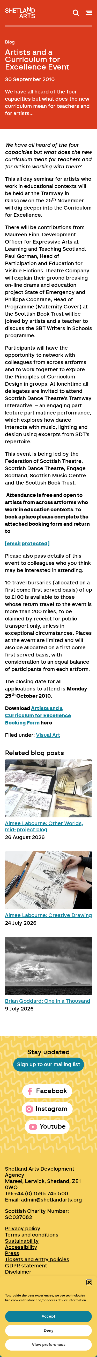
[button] (89, 1282)
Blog (10, 42)
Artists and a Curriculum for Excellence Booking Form (38, 715)
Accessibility (21, 1247)
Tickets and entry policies (37, 1259)
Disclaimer (18, 1272)
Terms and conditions (31, 1235)
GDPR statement (26, 1265)
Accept (48, 1316)
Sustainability (22, 1241)
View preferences (48, 1345)
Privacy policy (22, 1228)
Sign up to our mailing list (48, 1064)
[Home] (20, 11)
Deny (49, 1331)
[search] (76, 13)
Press (12, 1253)
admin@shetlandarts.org (51, 1200)
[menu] (89, 13)
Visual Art (48, 735)
